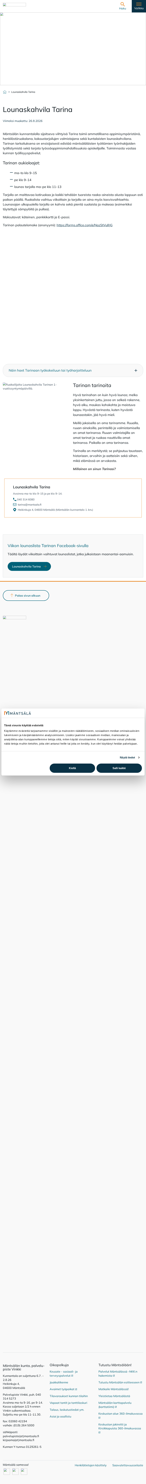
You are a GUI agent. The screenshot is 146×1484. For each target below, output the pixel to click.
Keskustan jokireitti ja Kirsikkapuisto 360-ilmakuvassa (119, 1426)
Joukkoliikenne (59, 1382)
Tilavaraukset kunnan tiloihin (69, 1396)
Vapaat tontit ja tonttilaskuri (68, 1403)
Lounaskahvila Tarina (31, 567)
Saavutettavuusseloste (127, 1465)
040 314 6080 (26, 499)
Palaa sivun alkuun (27, 595)
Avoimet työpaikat (63, 1389)
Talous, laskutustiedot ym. (67, 1409)
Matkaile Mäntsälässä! (113, 1389)
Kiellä (72, 768)
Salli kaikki (119, 768)
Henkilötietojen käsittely (91, 1465)
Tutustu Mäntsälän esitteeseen (120, 1382)
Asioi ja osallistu (60, 1416)
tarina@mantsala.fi (29, 504)
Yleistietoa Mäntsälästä (114, 1396)
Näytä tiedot (127, 757)
